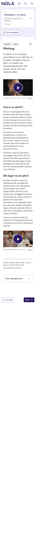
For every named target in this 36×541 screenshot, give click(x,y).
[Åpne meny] (32, 3)
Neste (27, 300)
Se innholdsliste (12, 32)
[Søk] (25, 3)
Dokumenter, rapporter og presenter (13, 19)
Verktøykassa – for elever (15, 15)
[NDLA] (8, 3)
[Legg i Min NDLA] (30, 44)
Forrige (9, 300)
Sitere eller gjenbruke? (14, 279)
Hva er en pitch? (13, 107)
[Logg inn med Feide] (19, 3)
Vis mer (30, 98)
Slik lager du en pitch (15, 175)
